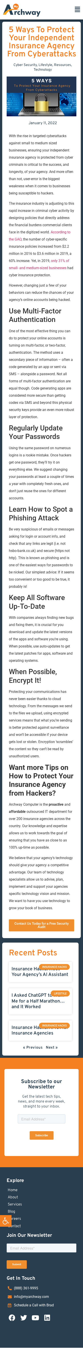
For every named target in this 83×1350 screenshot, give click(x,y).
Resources (62, 65)
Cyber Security (25, 65)
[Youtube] (35, 1317)
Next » (52, 1047)
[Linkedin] (47, 1317)
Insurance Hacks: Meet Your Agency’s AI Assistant (40, 972)
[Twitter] (23, 1317)
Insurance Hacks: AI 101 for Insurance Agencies (40, 1030)
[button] (6, 1221)
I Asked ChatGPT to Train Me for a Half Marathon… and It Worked (38, 1001)
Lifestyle (45, 65)
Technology (43, 70)
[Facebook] (12, 1317)
